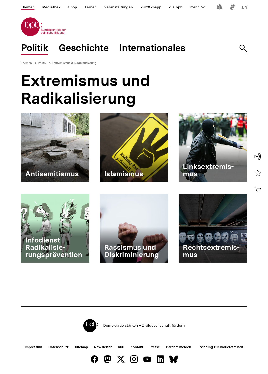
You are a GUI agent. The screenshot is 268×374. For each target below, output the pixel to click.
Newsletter (102, 347)
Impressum (33, 347)
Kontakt (136, 347)
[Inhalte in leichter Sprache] (219, 8)
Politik (42, 63)
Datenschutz (58, 347)
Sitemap (81, 347)
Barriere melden (178, 347)
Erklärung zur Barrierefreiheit (220, 347)
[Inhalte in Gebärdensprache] (232, 8)
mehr (197, 7)
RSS (121, 347)
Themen (26, 63)
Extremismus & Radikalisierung (74, 63)
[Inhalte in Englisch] (244, 8)
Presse (154, 347)
